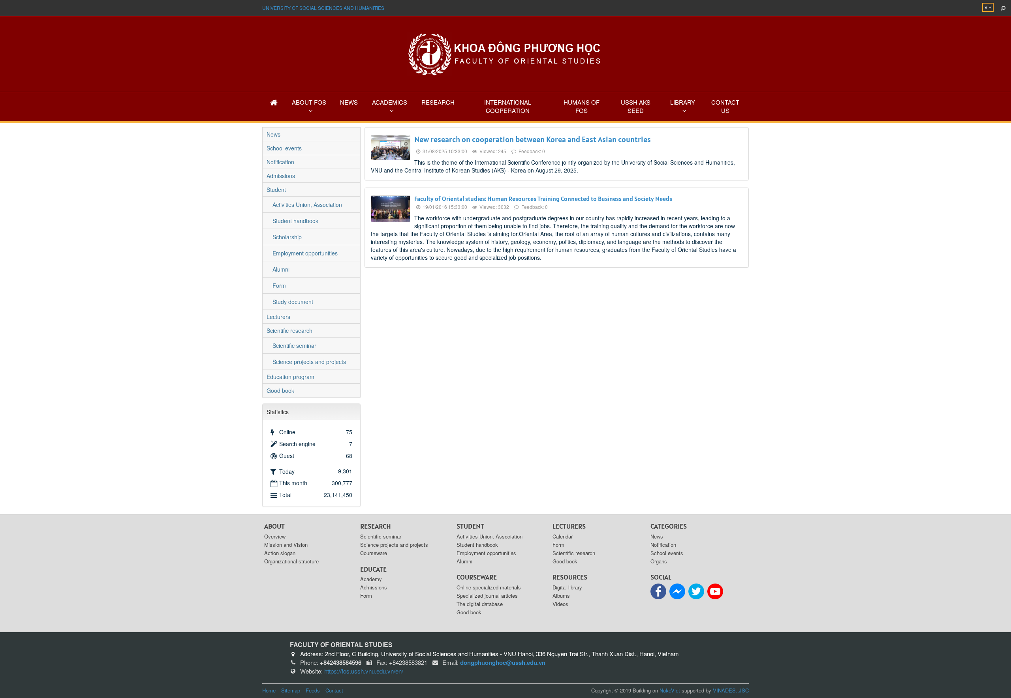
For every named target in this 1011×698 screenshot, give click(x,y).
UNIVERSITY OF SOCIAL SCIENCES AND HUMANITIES (323, 7)
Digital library (567, 587)
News (273, 134)
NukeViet (670, 690)
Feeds (313, 690)
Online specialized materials (489, 587)
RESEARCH (438, 102)
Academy (371, 579)
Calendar (562, 536)
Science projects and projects (309, 362)
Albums (561, 595)
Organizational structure (291, 561)
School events (284, 148)
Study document (292, 302)
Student (276, 189)
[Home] (274, 102)
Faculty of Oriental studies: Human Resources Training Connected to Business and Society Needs (543, 199)
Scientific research (289, 330)
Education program (290, 377)
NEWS (349, 102)
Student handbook (295, 221)
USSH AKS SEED (635, 106)
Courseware (373, 553)
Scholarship (287, 237)
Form (279, 285)
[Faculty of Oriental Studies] (505, 53)
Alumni (280, 269)
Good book (280, 390)
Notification (280, 162)
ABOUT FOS (309, 102)
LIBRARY (682, 102)
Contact (334, 690)
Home (269, 690)
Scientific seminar (294, 345)
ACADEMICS (389, 102)
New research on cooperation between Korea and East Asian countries (532, 139)
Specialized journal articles (487, 595)
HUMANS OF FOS (581, 106)
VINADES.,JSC (731, 690)
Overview (275, 536)
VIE (988, 7)
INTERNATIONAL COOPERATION (507, 106)
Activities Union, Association (307, 204)
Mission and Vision (286, 544)
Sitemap (290, 690)
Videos (560, 604)
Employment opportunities (305, 253)
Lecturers (278, 317)
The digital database (480, 604)
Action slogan (279, 553)
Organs (658, 561)
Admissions (281, 176)
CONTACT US (725, 106)
